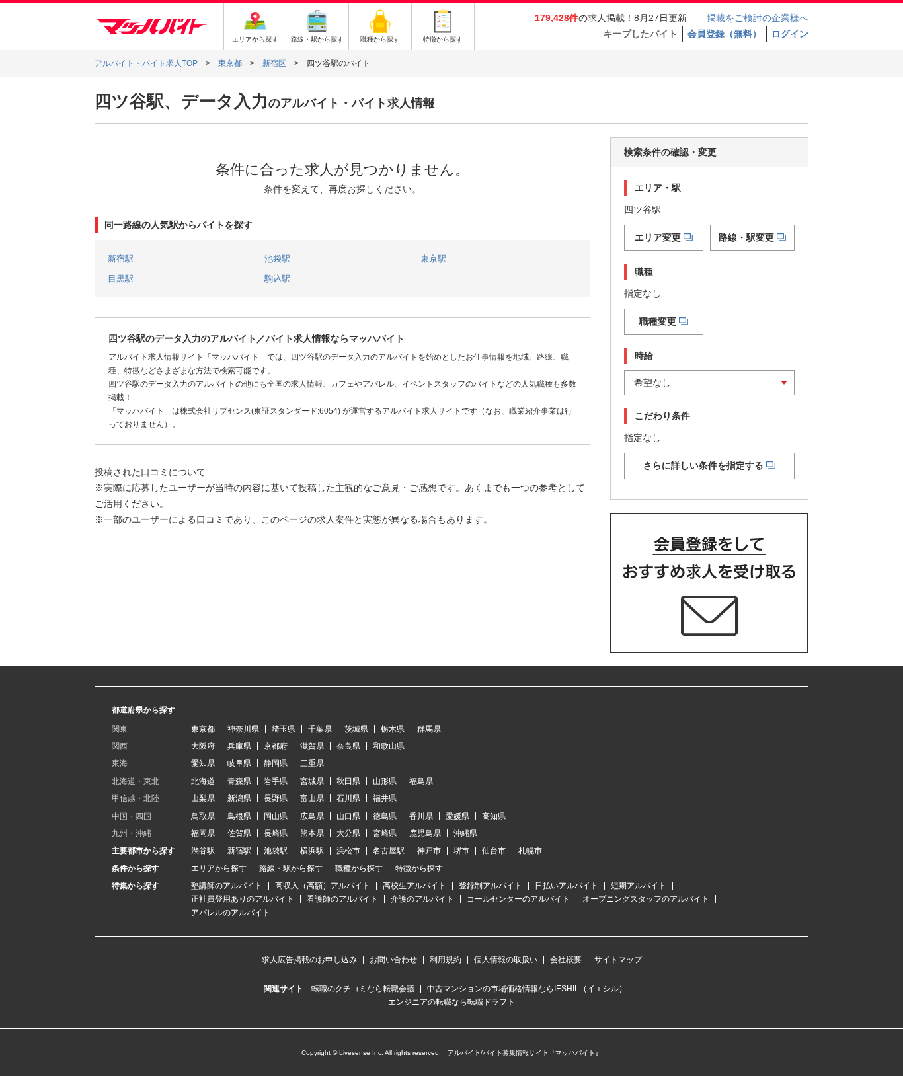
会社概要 (566, 959)
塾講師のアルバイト (226, 885)
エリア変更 (658, 237)
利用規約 (445, 959)
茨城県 (356, 729)
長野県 (276, 798)
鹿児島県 (425, 833)
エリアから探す (219, 868)
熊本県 (312, 833)
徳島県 (385, 816)
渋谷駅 (203, 850)
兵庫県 (239, 746)
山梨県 (203, 798)
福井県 (385, 798)
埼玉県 (283, 729)
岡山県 (276, 816)
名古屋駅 (389, 850)
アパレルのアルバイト (230, 912)
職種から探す (359, 868)
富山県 (312, 798)
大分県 (348, 833)
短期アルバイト (638, 885)
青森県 (239, 781)
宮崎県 (385, 833)
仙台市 (494, 850)
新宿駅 (121, 259)
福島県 (421, 781)
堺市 (461, 850)
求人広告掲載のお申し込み (309, 959)
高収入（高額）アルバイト (322, 885)
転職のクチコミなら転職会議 (362, 988)
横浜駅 (312, 850)
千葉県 (320, 729)
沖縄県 (465, 833)
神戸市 (429, 850)
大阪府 (203, 746)
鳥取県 (203, 816)
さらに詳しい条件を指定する (703, 465)
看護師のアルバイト (342, 898)
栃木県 (393, 729)
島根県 (239, 816)
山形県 (385, 781)
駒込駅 (277, 279)
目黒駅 (121, 279)
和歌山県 (389, 746)
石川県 (348, 798)
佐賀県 (239, 833)
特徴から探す (419, 868)
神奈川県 (243, 729)
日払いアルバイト (566, 885)
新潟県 (239, 798)
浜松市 (348, 850)
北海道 (203, 781)
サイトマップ (618, 959)
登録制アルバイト (490, 885)
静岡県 (276, 763)
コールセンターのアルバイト (518, 898)
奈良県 (348, 746)
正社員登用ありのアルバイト (242, 898)
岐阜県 (239, 763)
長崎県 (276, 833)
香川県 (421, 816)
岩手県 (276, 781)
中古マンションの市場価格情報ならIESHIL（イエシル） (527, 988)
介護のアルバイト (422, 898)
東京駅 (433, 259)
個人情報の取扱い (505, 959)
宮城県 (312, 781)
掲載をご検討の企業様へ (757, 18)
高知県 (494, 816)
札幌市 (530, 850)
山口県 (348, 816)
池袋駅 (277, 259)
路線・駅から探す (291, 868)
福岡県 (203, 833)
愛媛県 (457, 816)
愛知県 (203, 763)
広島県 (312, 816)
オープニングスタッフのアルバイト (645, 898)
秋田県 (348, 781)
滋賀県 (312, 746)
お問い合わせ (393, 959)
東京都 (203, 729)
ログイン (789, 33)
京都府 (276, 746)
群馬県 (429, 729)
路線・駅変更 (746, 237)
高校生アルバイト (414, 885)
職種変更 (657, 321)
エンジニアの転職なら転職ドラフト (451, 1002)
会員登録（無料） (724, 33)
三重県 (312, 763)
